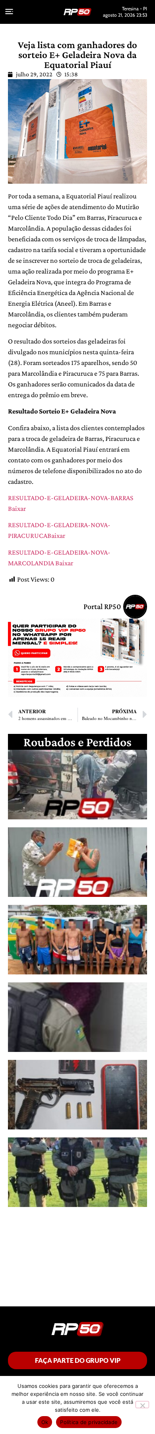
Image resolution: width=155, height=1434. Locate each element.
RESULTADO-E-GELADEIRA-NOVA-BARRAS (70, 498)
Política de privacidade (89, 1422)
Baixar (17, 508)
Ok (44, 1422)
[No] (142, 1404)
